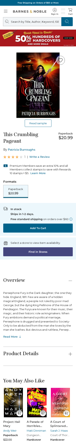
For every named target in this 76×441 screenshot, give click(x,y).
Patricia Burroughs (21, 149)
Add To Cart (38, 228)
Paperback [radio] (15, 191)
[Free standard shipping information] (71, 219)
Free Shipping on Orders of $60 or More (38, 2)
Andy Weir (10, 430)
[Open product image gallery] (38, 85)
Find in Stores (38, 251)
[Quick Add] (19, 413)
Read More (10, 336)
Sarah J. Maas (59, 430)
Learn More (38, 173)
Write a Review (39, 156)
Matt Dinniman (36, 430)
